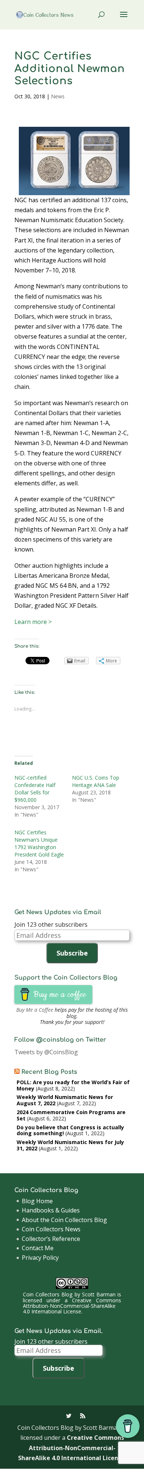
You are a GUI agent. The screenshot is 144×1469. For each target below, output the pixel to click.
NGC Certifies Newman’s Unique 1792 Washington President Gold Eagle (39, 843)
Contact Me (38, 1248)
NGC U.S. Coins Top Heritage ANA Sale (95, 781)
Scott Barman (99, 1294)
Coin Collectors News (51, 1229)
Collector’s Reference (51, 1239)
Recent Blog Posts (49, 1072)
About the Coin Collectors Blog (64, 1220)
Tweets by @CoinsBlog (46, 1052)
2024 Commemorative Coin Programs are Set (71, 1115)
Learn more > (33, 622)
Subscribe (72, 953)
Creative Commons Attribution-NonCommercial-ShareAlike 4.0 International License (72, 1306)
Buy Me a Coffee (34, 1009)
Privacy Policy (40, 1257)
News (58, 96)
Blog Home (37, 1201)
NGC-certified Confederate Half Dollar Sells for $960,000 (34, 788)
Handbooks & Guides (51, 1210)
